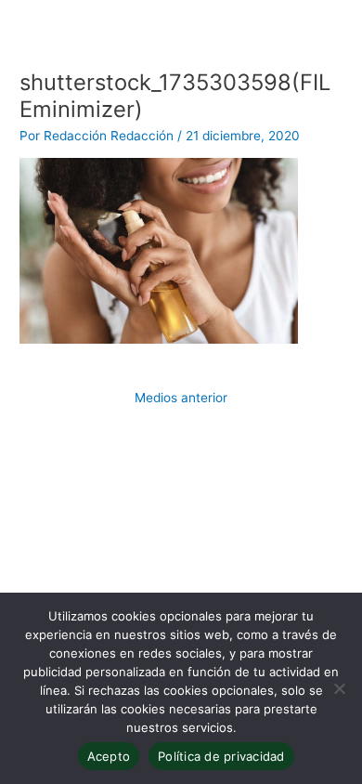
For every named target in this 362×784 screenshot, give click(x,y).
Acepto (109, 756)
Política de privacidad (221, 756)
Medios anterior (181, 397)
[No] (339, 688)
